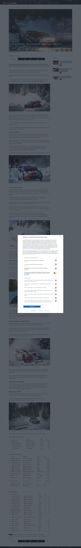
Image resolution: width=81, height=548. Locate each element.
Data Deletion (33, 310)
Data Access (40, 310)
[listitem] (40, 257)
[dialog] (40, 274)
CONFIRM (32, 306)
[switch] (55, 260)
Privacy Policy (47, 310)
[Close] (61, 237)
